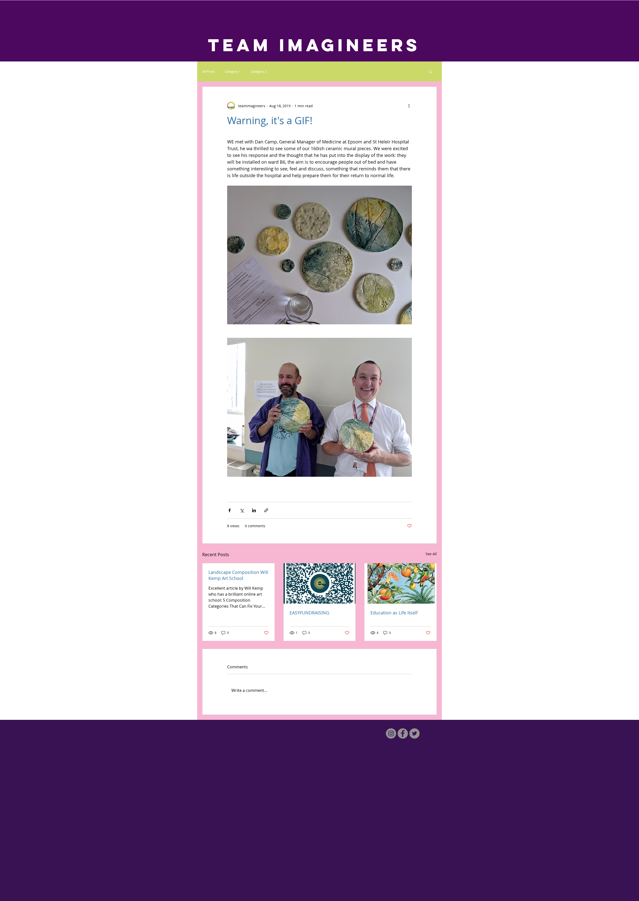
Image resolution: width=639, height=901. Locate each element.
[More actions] (409, 106)
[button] (430, 71)
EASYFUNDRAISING (309, 613)
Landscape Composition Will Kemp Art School (238, 575)
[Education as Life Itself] (400, 583)
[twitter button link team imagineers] (414, 733)
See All (431, 553)
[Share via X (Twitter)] (241, 510)
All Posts (208, 71)
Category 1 (233, 71)
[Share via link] (266, 510)
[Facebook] (403, 733)
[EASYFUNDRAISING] (320, 583)
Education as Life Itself (394, 613)
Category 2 (259, 71)
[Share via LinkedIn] (254, 510)
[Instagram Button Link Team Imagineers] (391, 733)
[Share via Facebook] (229, 510)
